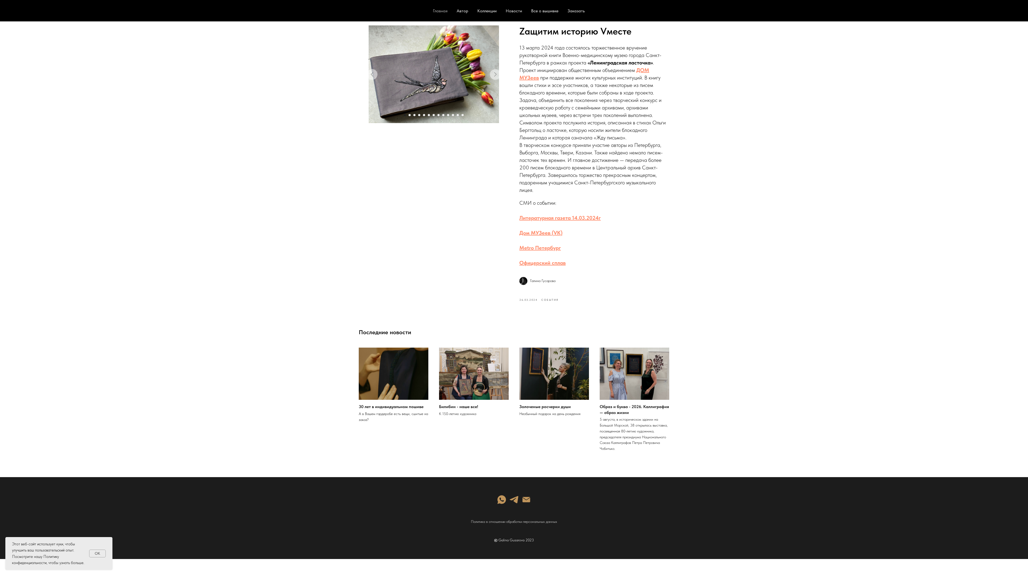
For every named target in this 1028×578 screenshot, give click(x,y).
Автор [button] (462, 10)
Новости (514, 10)
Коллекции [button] (487, 10)
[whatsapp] (501, 499)
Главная (440, 10)
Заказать (576, 10)
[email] (526, 499)
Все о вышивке (544, 10)
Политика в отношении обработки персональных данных (514, 521)
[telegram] (514, 499)
